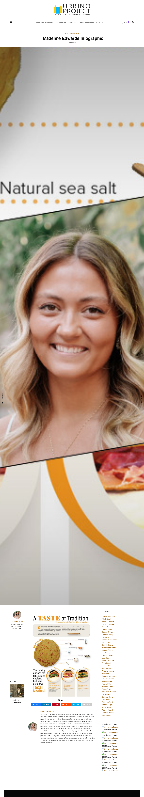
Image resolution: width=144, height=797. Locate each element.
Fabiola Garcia (107, 655)
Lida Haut (105, 658)
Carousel (68, 33)
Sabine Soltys (107, 704)
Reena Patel (106, 684)
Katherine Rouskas (109, 691)
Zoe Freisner (106, 653)
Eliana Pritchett (107, 689)
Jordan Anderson (108, 616)
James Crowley (107, 634)
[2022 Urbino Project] (72, 9)
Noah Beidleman (108, 621)
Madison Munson (108, 676)
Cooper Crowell (107, 632)
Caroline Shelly (107, 697)
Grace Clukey (107, 629)
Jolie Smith (106, 699)
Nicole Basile (106, 619)
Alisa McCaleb (107, 668)
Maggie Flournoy (108, 650)
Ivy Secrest (106, 694)
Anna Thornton (107, 707)
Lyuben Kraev (107, 666)
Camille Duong (107, 645)
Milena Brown (107, 626)
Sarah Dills (106, 642)
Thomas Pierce (107, 686)
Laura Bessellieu (108, 624)
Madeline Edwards (17, 621)
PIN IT (62, 653)
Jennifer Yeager (108, 712)
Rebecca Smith (107, 702)
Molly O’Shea (107, 681)
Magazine (75, 33)
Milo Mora (105, 673)
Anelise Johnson (108, 660)
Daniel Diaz (106, 637)
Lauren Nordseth (108, 678)
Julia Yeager (106, 715)
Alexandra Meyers (108, 671)
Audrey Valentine (108, 710)
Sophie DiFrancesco (109, 639)
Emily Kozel (106, 663)
